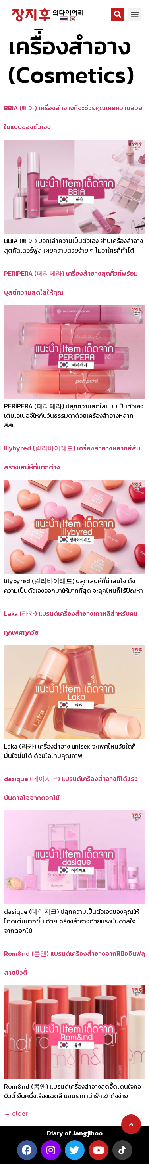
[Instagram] (51, 1150)
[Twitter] (75, 1150)
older (16, 1113)
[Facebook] (27, 1150)
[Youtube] (98, 1150)
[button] (117, 14)
